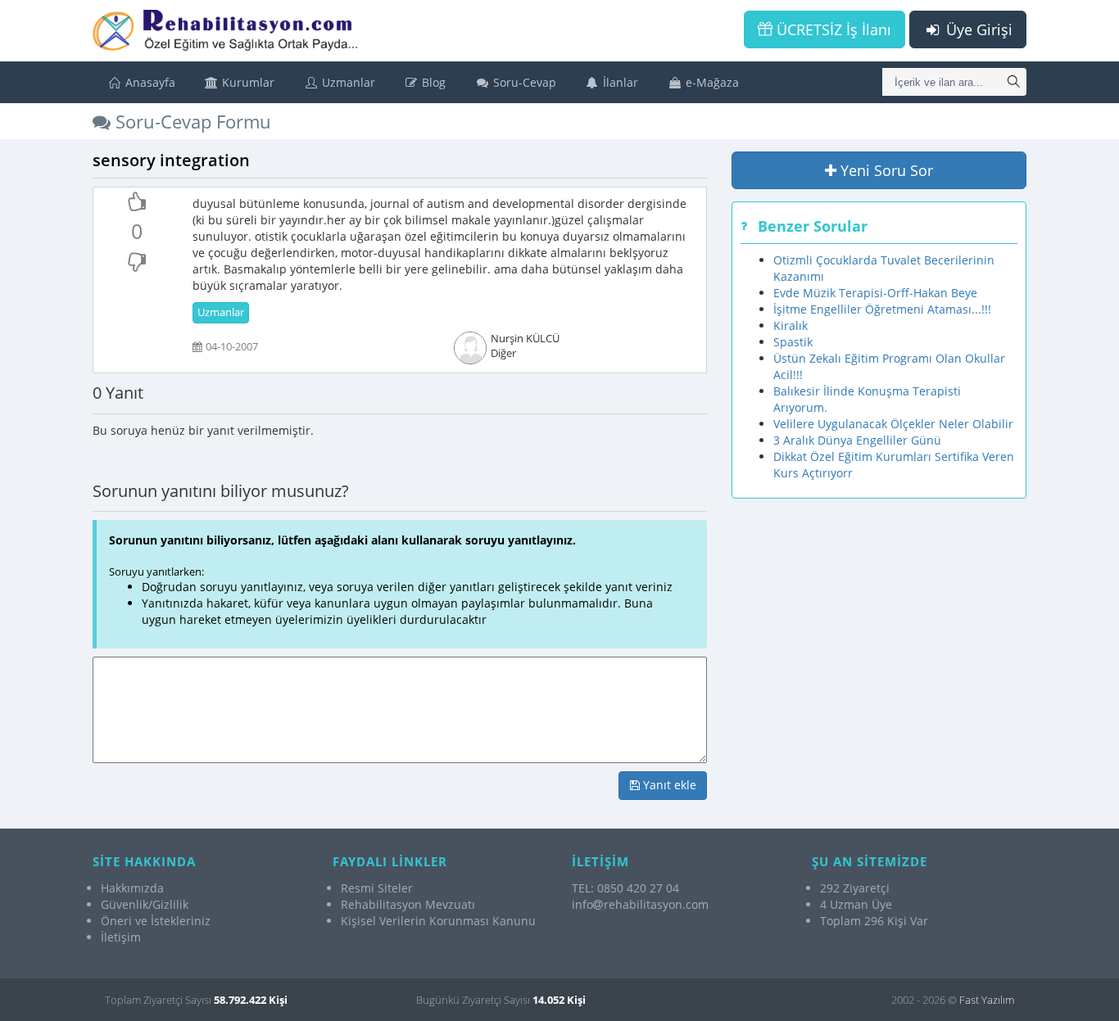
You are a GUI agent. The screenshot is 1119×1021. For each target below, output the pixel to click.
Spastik (793, 342)
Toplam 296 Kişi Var (874, 920)
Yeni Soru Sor (884, 170)
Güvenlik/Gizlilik (144, 904)
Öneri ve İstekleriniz (156, 920)
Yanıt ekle (668, 785)
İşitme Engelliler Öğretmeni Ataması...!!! (882, 309)
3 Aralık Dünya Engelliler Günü (857, 440)
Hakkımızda (132, 888)
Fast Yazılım (986, 999)
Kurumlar (246, 82)
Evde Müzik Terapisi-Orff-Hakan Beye (875, 292)
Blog (432, 82)
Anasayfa (148, 82)
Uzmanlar (347, 82)
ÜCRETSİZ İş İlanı (831, 29)
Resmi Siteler (377, 888)
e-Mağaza (710, 82)
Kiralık (790, 325)
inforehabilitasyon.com (640, 904)
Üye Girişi (977, 29)
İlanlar (619, 82)
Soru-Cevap (523, 82)
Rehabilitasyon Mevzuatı (408, 904)
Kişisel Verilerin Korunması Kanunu (438, 920)
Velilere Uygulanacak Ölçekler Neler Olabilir (893, 423)
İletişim (121, 937)
